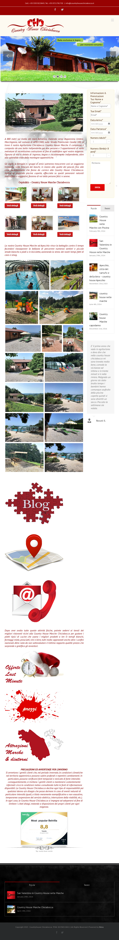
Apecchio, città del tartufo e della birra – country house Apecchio (99, 273)
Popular (94, 208)
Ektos (101, 927)
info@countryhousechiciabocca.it (80, 3)
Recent (107, 208)
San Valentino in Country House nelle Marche (40, 893)
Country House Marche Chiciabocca (35, 907)
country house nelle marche (105, 297)
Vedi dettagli (12, 205)
